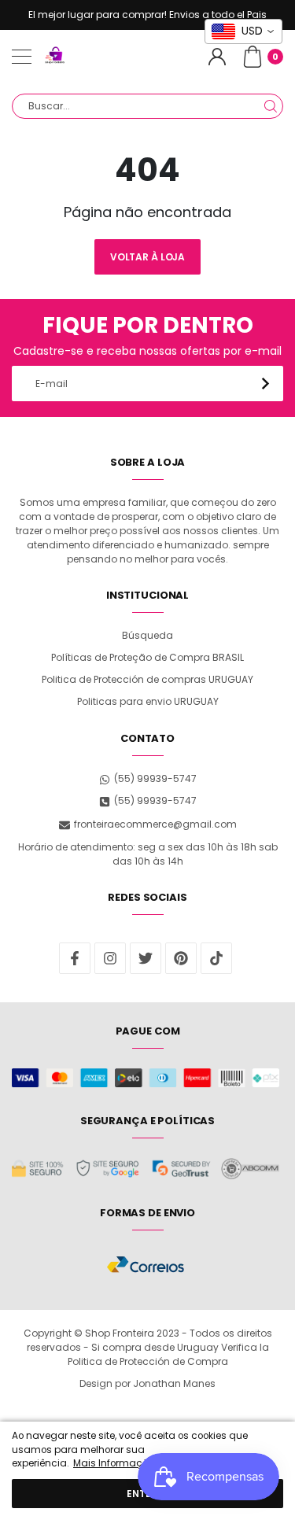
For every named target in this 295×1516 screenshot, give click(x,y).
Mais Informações (116, 1463)
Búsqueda (147, 635)
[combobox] (147, 106)
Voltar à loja (147, 257)
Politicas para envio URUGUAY (148, 701)
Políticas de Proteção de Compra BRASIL (147, 657)
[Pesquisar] (270, 106)
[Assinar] (265, 383)
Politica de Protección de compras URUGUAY (147, 679)
